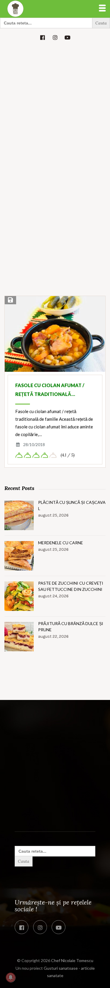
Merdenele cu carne (60, 542)
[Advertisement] (55, 104)
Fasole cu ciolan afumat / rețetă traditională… (49, 389)
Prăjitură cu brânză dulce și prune (70, 626)
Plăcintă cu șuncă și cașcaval (72, 505)
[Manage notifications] (10, 977)
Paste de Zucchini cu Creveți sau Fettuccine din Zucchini (70, 586)
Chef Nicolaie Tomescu (72, 960)
